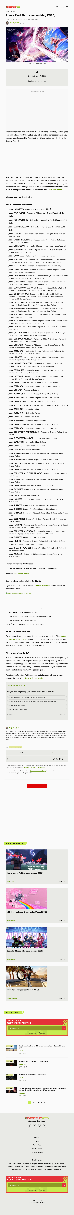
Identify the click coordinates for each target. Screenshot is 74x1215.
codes (59, 190)
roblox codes (18, 747)
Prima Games (59, 1164)
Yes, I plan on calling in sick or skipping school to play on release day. (33, 701)
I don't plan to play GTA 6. (18, 709)
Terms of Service (32, 1033)
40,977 (40, 1102)
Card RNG (52, 190)
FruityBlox (38, 1169)
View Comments (37, 786)
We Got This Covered (22, 1166)
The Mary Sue (16, 1169)
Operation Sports (60, 1166)
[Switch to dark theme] (64, 7)
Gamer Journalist (37, 1166)
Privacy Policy (42, 1033)
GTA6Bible (57, 1169)
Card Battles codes (21, 574)
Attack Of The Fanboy (45, 1164)
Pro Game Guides (15, 1164)
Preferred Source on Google (38, 771)
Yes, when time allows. (17, 705)
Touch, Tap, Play (28, 1169)
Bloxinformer (48, 1169)
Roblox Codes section (34, 678)
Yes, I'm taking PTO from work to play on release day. (28, 697)
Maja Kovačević (14, 22)
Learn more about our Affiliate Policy (34, 767)
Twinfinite (25, 1164)
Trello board (20, 639)
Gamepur (33, 1164)
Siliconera (10, 1166)
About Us (37, 1138)
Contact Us (37, 1145)
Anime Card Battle (42, 586)
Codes (13, 11)
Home (7, 11)
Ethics (37, 1141)
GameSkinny (48, 1166)
